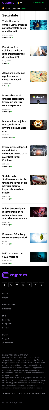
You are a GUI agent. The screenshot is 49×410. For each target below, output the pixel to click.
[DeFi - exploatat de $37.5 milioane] (38, 257)
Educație (6, 320)
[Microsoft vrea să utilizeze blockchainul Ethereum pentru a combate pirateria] (38, 99)
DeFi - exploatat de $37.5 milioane (12, 255)
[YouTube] (17, 285)
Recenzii (5, 328)
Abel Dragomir (8, 137)
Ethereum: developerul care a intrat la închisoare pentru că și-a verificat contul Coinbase (14, 153)
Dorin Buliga (7, 37)
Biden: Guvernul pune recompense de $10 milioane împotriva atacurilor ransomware (14, 213)
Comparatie (7, 323)
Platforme (6, 309)
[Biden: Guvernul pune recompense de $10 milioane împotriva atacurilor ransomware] (38, 212)
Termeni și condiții (9, 393)
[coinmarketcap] (41, 285)
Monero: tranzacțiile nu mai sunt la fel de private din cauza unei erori (14, 126)
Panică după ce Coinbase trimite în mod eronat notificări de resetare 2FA (13, 52)
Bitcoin (5, 293)
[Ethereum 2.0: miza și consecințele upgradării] (38, 238)
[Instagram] (23, 285)
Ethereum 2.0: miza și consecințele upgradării (14, 236)
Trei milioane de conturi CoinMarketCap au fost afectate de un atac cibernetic (14, 26)
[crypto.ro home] (8, 3)
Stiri (4, 316)
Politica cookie (24, 393)
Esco (5, 63)
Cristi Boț (7, 111)
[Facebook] (4, 285)
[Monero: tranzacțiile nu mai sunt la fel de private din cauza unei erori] (38, 125)
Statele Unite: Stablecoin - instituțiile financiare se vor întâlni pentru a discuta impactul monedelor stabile (14, 184)
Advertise (9, 342)
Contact (5, 339)
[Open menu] (45, 8)
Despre (5, 335)
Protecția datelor (38, 393)
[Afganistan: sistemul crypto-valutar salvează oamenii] (38, 76)
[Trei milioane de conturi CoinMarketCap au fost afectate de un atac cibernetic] (38, 25)
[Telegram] (35, 285)
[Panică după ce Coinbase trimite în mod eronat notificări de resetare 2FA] (38, 51)
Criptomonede (8, 304)
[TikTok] (29, 285)
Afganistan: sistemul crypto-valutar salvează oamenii (13, 76)
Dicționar (6, 297)
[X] (10, 285)
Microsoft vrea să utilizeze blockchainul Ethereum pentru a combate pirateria (13, 100)
